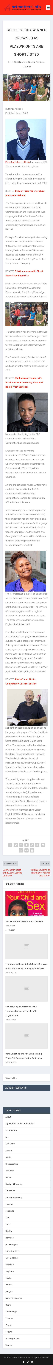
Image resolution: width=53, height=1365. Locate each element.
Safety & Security (13, 1298)
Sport (8, 1305)
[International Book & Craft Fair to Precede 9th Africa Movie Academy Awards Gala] (26, 946)
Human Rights (11, 1244)
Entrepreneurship (13, 1197)
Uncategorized (12, 1338)
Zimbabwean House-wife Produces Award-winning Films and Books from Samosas (24, 382)
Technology (11, 1311)
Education (10, 1190)
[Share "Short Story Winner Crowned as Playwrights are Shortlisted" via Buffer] (43, 845)
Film (7, 1217)
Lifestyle (9, 1264)
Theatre (26, 66)
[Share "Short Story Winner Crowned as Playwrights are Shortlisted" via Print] (32, 850)
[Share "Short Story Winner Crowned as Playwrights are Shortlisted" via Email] (26, 850)
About (8, 1117)
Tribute (8, 1331)
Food (7, 1224)
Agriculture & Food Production (19, 1123)
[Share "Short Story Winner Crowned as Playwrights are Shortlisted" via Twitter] (15, 845)
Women (8, 1345)
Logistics (9, 1271)
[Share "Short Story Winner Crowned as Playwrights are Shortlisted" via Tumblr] (26, 845)
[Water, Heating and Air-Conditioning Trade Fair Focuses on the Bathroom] (26, 1036)
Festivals (40, 62)
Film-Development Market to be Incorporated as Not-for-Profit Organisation (21, 1011)
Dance (8, 1177)
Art (6, 1137)
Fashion (9, 1204)
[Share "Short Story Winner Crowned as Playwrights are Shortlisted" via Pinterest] (32, 845)
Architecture (11, 1130)
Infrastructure (12, 1251)
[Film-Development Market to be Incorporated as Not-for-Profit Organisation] (26, 989)
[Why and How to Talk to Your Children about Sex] (26, 903)
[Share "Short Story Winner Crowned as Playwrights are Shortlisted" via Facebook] (10, 845)
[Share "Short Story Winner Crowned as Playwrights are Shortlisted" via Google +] (21, 845)
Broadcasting (11, 1164)
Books (31, 62)
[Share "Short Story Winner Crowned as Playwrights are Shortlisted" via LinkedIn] (37, 845)
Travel (8, 1325)
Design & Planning (14, 1184)
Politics (9, 1284)
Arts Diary (10, 1143)
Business (9, 1170)
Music (8, 1278)
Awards (23, 62)
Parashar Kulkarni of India (17, 162)
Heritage (9, 1237)
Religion (9, 1291)
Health (8, 1231)
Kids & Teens (11, 1257)
